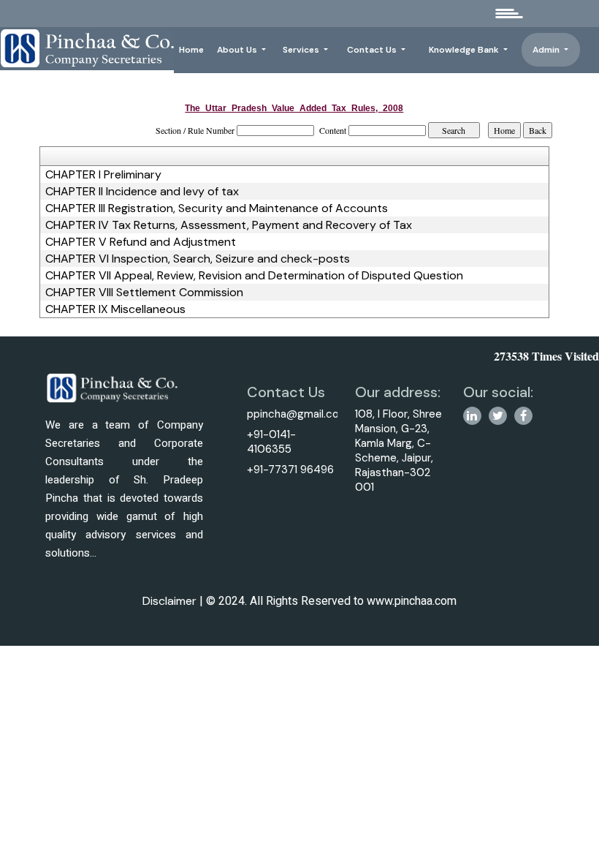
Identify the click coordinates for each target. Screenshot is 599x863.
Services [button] (302, 50)
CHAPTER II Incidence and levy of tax (142, 191)
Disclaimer (169, 600)
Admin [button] (547, 50)
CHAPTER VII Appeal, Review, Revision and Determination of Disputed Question (254, 276)
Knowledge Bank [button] (465, 50)
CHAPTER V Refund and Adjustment (140, 242)
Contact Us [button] (373, 50)
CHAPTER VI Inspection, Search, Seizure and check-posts (197, 259)
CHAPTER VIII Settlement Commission (144, 292)
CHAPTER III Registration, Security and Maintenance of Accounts (216, 208)
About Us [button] (238, 50)
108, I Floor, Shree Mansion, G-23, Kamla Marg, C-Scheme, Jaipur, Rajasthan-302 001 (398, 450)
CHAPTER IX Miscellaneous (115, 309)
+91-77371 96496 (290, 469)
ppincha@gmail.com (297, 414)
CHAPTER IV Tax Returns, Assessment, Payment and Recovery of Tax (228, 225)
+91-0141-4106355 (271, 441)
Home (191, 50)
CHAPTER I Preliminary (103, 175)
